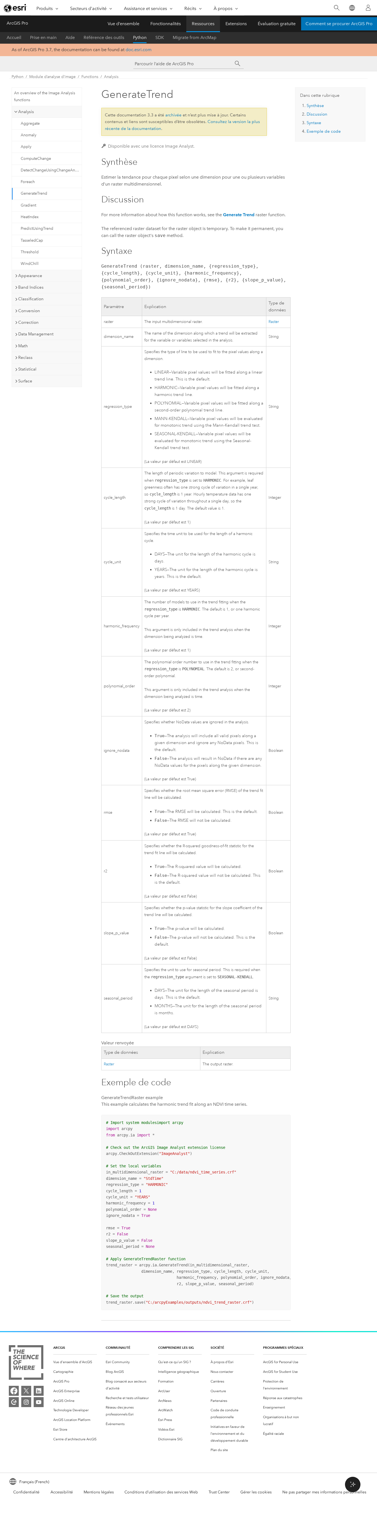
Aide (70, 37)
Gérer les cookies (256, 1492)
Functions (89, 76)
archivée (173, 115)
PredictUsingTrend (37, 228)
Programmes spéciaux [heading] (283, 1347)
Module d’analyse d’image (52, 76)
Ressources (203, 23)
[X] (26, 1391)
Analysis (111, 76)
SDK (159, 37)
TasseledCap (32, 240)
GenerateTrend (34, 193)
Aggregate (30, 123)
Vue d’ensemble (123, 23)
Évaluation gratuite (277, 23)
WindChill (30, 263)
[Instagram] (26, 1402)
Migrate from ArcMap (194, 37)
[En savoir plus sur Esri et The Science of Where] (26, 1363)
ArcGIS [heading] (59, 1347)
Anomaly (28, 135)
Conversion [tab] (29, 310)
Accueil (14, 37)
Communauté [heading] (118, 1347)
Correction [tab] (28, 322)
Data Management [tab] (36, 334)
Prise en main (43, 37)
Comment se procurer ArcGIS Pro (339, 23)
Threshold (30, 252)
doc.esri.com (139, 49)
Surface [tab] (25, 381)
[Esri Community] (14, 1402)
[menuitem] (75, 1362)
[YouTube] (39, 1402)
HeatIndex (30, 217)
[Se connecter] (368, 7)
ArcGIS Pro (17, 23)
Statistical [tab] (27, 369)
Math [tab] (23, 345)
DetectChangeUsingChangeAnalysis (51, 170)
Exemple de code (324, 131)
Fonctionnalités (165, 23)
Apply (26, 146)
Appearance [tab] (30, 275)
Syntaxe (314, 122)
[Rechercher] (336, 7)
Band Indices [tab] (31, 287)
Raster (274, 321)
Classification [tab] (31, 298)
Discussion (317, 114)
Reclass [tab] (25, 357)
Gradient (28, 205)
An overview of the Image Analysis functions (44, 96)
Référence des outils (104, 37)
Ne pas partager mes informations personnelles (324, 1492)
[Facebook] (14, 1391)
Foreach (28, 181)
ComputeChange (36, 158)
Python (140, 37)
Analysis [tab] (26, 111)
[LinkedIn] (39, 1391)
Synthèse (315, 105)
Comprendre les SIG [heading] (176, 1347)
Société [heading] (217, 1347)
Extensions (236, 23)
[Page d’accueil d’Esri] (15, 8)
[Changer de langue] (351, 7)
